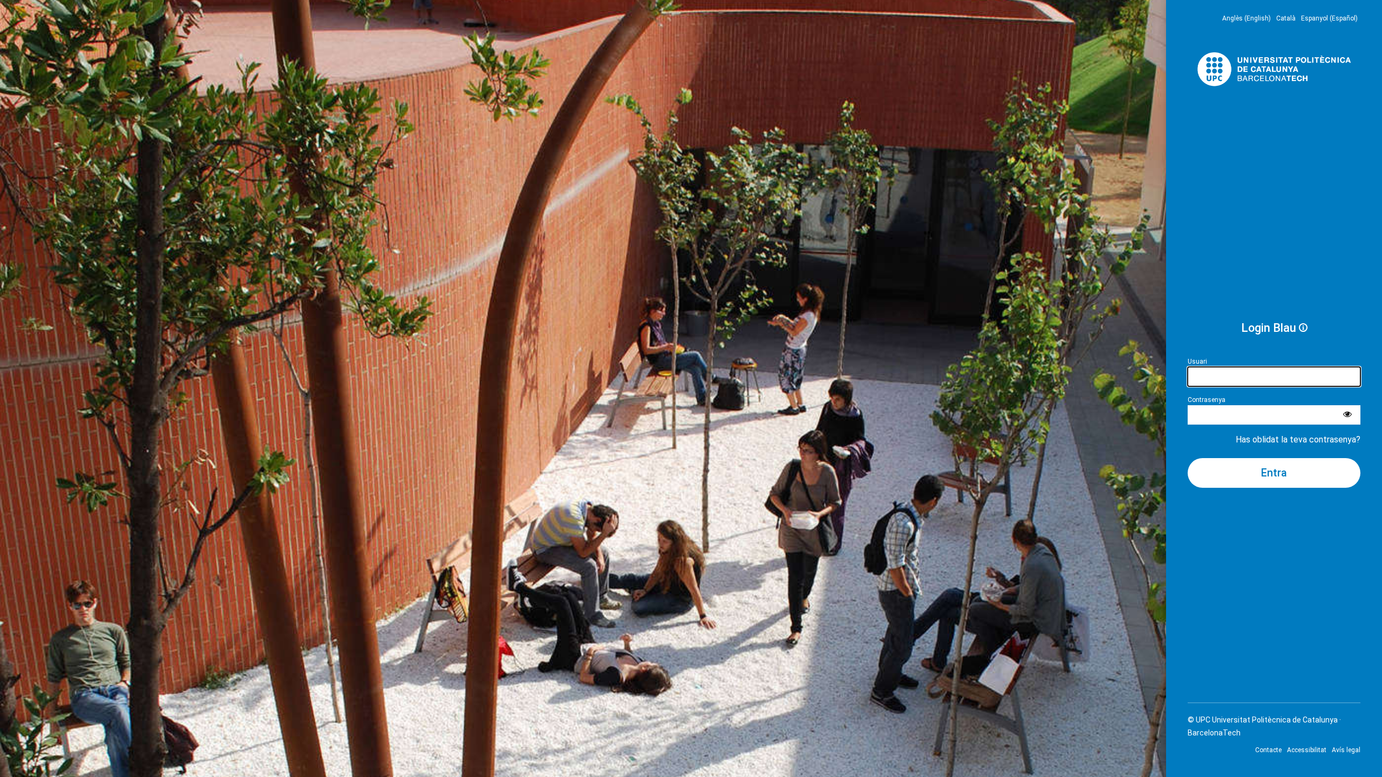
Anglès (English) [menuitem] (1246, 18)
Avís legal (1346, 750)
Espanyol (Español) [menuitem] (1329, 18)
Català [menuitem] (1286, 18)
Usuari (1197, 361)
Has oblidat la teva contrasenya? (1298, 439)
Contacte (1268, 750)
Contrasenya (1206, 400)
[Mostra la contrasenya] (1347, 415)
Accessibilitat (1306, 750)
